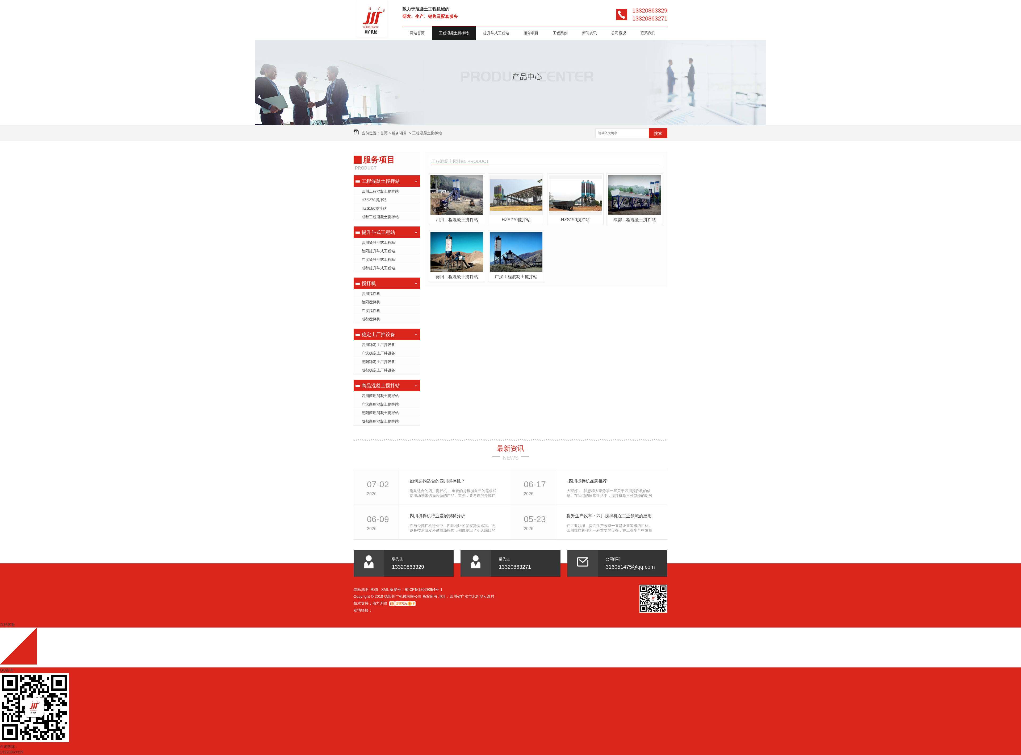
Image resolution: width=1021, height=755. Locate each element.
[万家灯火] (402, 603)
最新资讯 (510, 448)
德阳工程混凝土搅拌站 (457, 276)
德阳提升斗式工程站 (378, 251)
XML (385, 589)
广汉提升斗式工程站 (378, 259)
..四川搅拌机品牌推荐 (587, 481)
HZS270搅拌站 (374, 200)
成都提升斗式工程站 (378, 268)
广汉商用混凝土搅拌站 (380, 404)
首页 (384, 133)
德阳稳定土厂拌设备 (378, 362)
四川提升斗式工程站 (378, 242)
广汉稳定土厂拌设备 (378, 353)
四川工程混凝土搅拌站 (380, 191)
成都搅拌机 (371, 319)
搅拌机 (369, 283)
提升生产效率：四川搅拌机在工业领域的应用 (609, 516)
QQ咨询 (6, 670)
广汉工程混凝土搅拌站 (516, 276)
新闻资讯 (589, 33)
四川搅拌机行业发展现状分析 (437, 516)
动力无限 (379, 603)
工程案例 (560, 33)
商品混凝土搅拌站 (381, 385)
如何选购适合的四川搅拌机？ (437, 481)
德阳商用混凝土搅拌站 (380, 413)
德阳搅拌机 (371, 302)
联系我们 (648, 33)
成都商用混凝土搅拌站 (380, 421)
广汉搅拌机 (371, 310)
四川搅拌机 (371, 293)
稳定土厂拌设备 (378, 334)
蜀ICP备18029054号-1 (423, 589)
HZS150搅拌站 (374, 208)
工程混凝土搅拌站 (454, 33)
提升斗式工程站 (496, 33)
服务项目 (531, 33)
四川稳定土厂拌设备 (378, 345)
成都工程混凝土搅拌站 (380, 217)
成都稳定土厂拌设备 (378, 370)
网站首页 (417, 33)
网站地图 (361, 589)
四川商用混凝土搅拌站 (380, 396)
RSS (375, 589)
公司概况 (618, 33)
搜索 (658, 133)
